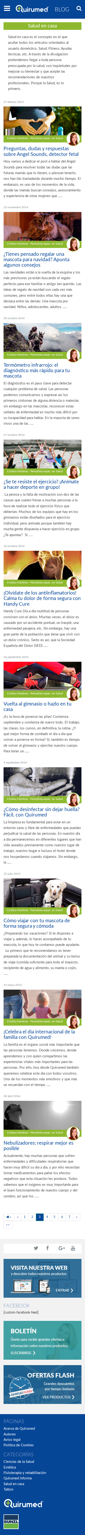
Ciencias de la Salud (19, 1462)
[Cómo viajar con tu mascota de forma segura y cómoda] (42, 893)
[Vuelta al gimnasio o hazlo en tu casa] (42, 676)
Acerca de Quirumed (19, 1428)
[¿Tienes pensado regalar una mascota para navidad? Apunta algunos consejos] (42, 226)
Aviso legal (12, 1440)
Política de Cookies (19, 1445)
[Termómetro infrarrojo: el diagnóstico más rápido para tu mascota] (42, 337)
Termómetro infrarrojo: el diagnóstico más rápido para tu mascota (37, 371)
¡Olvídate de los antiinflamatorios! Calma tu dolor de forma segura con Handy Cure (42, 598)
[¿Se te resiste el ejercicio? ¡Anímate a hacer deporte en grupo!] (42, 454)
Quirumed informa (18, 1478)
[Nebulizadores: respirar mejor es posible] (42, 1115)
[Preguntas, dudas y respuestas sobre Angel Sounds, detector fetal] (42, 121)
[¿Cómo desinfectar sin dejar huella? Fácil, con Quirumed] (42, 781)
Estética (10, 1467)
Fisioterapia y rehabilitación (25, 1473)
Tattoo (8, 1489)
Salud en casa (14, 1484)
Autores (10, 1434)
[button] (78, 9)
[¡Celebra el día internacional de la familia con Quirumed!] (42, 1004)
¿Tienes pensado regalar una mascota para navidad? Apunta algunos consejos (36, 260)
